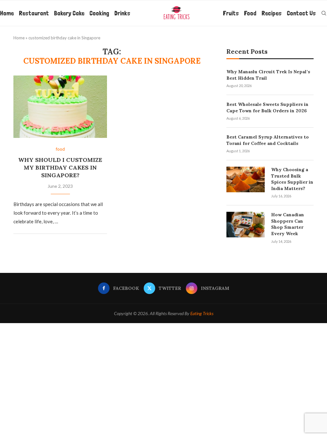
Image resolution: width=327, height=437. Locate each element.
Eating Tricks (201, 313)
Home (7, 13)
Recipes (272, 13)
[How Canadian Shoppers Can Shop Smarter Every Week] (245, 224)
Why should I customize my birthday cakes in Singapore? (60, 167)
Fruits (231, 13)
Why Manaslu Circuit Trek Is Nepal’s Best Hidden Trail (268, 75)
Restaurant (34, 13)
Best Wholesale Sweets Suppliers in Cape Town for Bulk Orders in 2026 (267, 107)
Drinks (122, 13)
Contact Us (301, 13)
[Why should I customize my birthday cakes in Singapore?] (60, 106)
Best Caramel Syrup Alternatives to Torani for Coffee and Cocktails (267, 140)
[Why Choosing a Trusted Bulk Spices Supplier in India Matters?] (245, 179)
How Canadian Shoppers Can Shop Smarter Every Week (287, 224)
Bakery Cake (69, 13)
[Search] (324, 13)
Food (250, 13)
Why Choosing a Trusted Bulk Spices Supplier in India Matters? (292, 179)
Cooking (99, 13)
